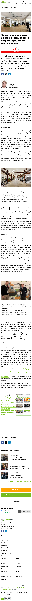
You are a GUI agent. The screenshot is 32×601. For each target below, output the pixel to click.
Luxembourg (5, 574)
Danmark (4, 555)
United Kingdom (6, 576)
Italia (17, 558)
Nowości (4, 545)
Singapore (19, 571)
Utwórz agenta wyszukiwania (16, 495)
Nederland (4, 568)
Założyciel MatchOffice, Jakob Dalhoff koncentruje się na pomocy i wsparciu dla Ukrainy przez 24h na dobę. (19, 459)
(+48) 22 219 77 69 (6, 528)
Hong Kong (19, 568)
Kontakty (4, 550)
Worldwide (19, 576)
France (18, 555)
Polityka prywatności (13, 587)
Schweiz (18, 563)
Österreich (19, 561)
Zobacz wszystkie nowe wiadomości (19, 481)
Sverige (3, 558)
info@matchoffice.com (7, 526)
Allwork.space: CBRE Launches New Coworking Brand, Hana (8, 404)
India (17, 574)
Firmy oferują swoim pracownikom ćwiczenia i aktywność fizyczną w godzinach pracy (20, 476)
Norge (3, 561)
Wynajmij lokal (5, 547)
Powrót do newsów (10, 7)
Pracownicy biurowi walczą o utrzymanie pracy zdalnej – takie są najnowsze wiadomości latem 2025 (20, 468)
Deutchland (5, 566)
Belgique (4, 571)
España (3, 579)
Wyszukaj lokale (16, 489)
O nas (3, 542)
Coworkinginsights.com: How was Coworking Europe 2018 (8, 399)
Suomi (3, 563)
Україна (18, 566)
